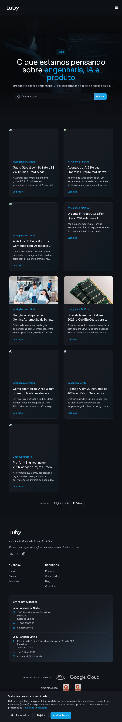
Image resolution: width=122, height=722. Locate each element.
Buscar (100, 96)
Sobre (12, 571)
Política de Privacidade (35, 707)
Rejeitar (41, 715)
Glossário (50, 586)
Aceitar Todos (61, 715)
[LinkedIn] (11, 554)
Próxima (77, 503)
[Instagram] (24, 554)
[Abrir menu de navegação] (116, 8)
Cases (12, 576)
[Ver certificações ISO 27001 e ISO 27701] (72, 688)
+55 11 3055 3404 (26, 652)
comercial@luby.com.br (30, 656)
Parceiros (14, 581)
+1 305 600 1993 (25, 623)
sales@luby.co (25, 627)
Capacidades (52, 576)
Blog (47, 581)
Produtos (50, 571)
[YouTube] (17, 554)
